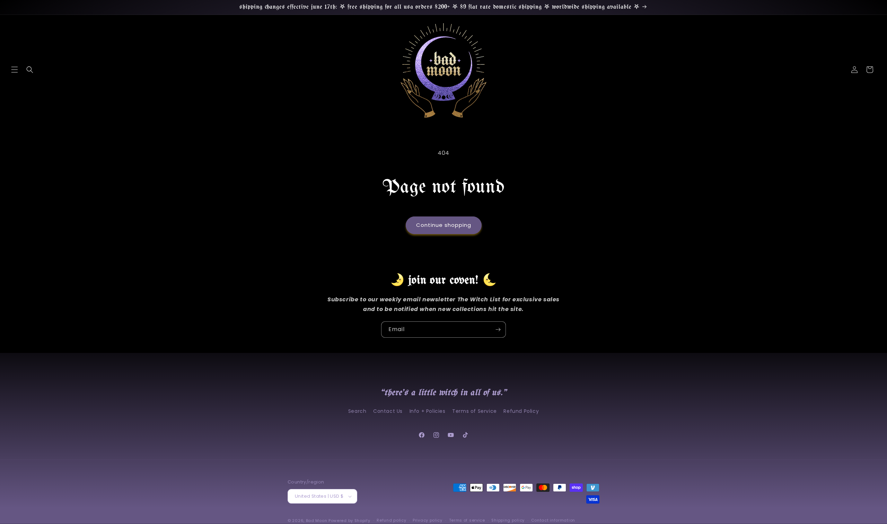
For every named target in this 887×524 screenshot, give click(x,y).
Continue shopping (443, 225)
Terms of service (467, 520)
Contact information (553, 520)
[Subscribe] (498, 329)
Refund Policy (521, 411)
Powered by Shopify (349, 520)
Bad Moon (316, 520)
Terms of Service (474, 411)
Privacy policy (427, 520)
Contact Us (388, 411)
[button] (14, 69)
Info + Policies (428, 411)
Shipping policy (508, 520)
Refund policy (391, 520)
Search (357, 411)
